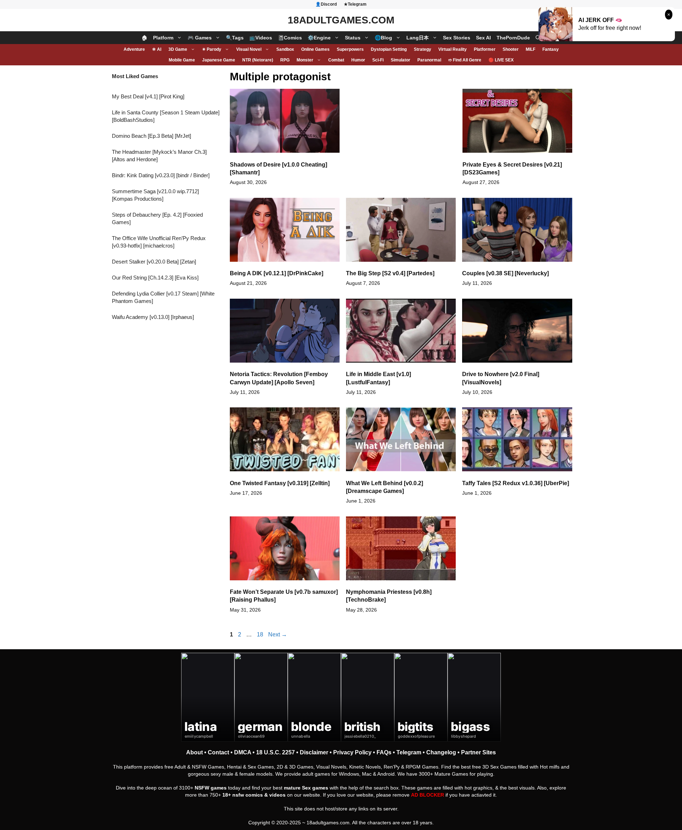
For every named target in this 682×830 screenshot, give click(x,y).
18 (260, 634)
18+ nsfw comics (242, 795)
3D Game (177, 49)
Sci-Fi (378, 60)
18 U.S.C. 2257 (275, 752)
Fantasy (550, 49)
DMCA (242, 752)
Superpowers (350, 49)
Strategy (422, 49)
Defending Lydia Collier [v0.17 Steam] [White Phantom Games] (163, 297)
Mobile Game (182, 60)
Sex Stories (456, 37)
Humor (358, 60)
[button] (538, 37)
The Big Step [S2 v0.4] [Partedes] (390, 273)
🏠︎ (144, 37)
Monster (305, 60)
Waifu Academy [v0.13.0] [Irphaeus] (153, 317)
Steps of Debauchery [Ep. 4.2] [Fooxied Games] (157, 218)
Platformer (485, 49)
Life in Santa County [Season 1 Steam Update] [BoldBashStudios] (166, 116)
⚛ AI (156, 49)
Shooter (511, 49)
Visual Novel (248, 49)
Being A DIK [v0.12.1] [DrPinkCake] (276, 273)
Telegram (408, 752)
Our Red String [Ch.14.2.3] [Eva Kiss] (155, 278)
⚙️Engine (319, 37)
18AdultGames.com (341, 20)
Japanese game (218, 60)
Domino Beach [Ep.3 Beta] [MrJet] (151, 136)
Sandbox (285, 49)
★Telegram (355, 4)
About (194, 752)
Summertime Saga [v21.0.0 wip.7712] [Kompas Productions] (155, 195)
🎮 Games (200, 37)
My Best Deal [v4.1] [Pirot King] (148, 96)
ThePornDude (513, 37)
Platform (163, 37)
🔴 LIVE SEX (501, 60)
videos (277, 795)
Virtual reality (452, 49)
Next (277, 634)
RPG (284, 60)
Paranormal (429, 60)
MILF (530, 49)
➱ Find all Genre (464, 60)
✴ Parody (211, 49)
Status (353, 37)
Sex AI (483, 37)
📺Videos (260, 37)
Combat (336, 60)
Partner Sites (478, 752)
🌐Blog (383, 37)
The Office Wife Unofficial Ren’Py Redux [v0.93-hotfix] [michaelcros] (159, 242)
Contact (218, 752)
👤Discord (326, 4)
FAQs (384, 752)
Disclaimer (314, 752)
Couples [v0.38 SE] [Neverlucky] (505, 273)
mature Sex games (306, 788)
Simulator (400, 60)
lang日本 (417, 37)
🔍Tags (235, 37)
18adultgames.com (328, 822)
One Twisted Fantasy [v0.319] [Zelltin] (280, 483)
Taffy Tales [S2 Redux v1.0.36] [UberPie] (515, 483)
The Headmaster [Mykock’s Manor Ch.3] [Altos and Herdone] (159, 155)
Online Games (315, 49)
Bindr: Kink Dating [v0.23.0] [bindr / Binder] (161, 175)
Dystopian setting (389, 49)
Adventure (134, 49)
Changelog (441, 752)
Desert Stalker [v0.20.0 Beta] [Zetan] (154, 262)
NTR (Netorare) (257, 60)
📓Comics (290, 37)
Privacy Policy (352, 752)
